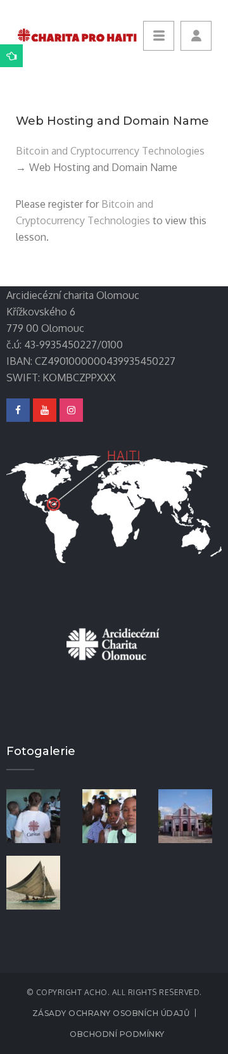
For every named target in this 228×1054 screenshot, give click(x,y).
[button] (196, 36)
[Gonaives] (114, 815)
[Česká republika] (38, 815)
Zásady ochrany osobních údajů (111, 1013)
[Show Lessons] (11, 55)
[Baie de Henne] (190, 815)
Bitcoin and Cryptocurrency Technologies (110, 150)
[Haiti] (38, 881)
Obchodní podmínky (117, 1034)
